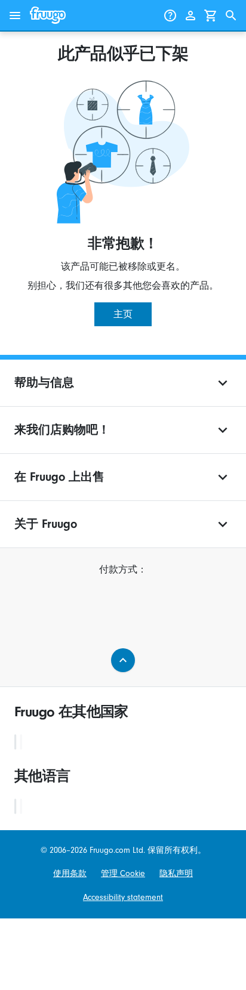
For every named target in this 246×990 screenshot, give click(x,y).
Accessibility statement (123, 897)
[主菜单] (15, 15)
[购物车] (211, 15)
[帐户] (190, 15)
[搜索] (231, 15)
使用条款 (70, 873)
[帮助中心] (170, 15)
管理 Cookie (123, 873)
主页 (123, 314)
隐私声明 (176, 873)
